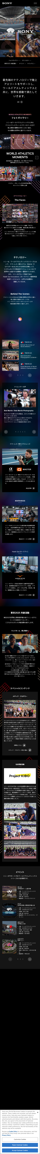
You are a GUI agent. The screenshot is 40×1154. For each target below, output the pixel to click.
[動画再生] (20, 319)
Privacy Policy (6, 1135)
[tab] (20, 375)
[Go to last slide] (6, 432)
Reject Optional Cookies (20, 1145)
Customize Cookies (20, 1139)
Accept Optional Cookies (20, 1150)
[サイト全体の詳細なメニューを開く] (35, 3)
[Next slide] (30, 375)
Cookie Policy (13, 1131)
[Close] (38, 1112)
